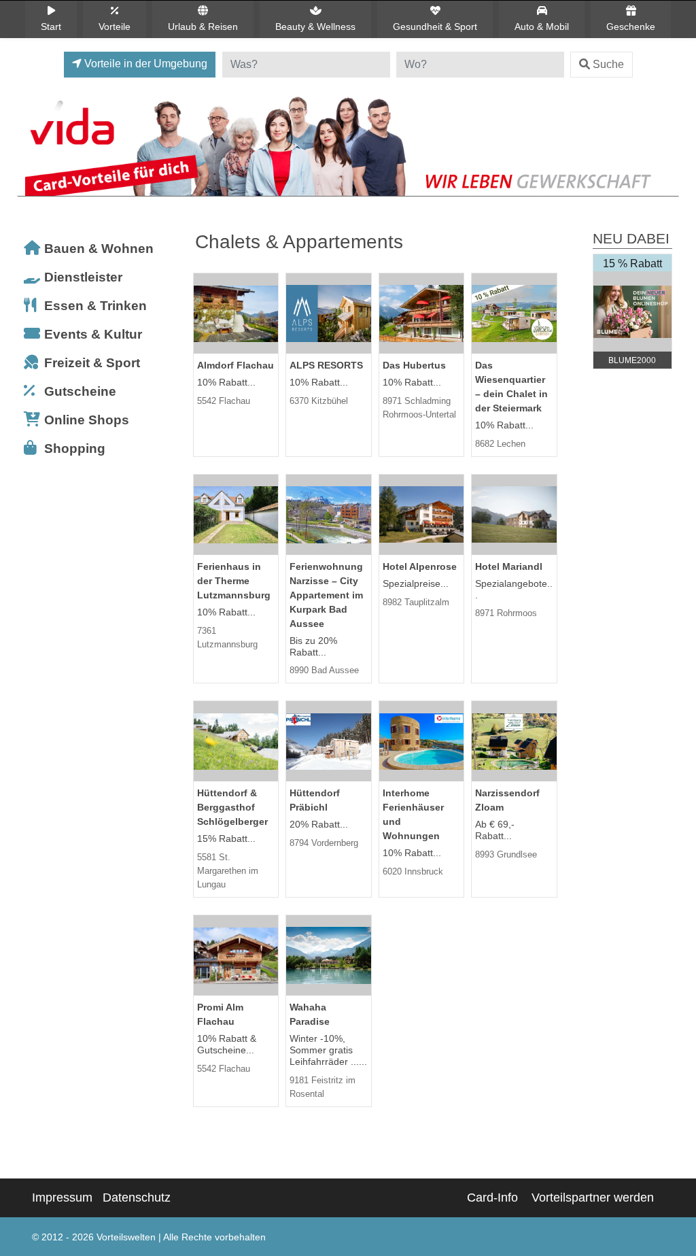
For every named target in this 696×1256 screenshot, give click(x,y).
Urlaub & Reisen (203, 26)
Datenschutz (137, 1197)
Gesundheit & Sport (435, 26)
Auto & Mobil (542, 26)
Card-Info (492, 1197)
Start (51, 26)
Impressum (62, 1197)
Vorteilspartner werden (593, 1197)
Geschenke (630, 26)
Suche (608, 64)
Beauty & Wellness (315, 26)
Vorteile (114, 26)
